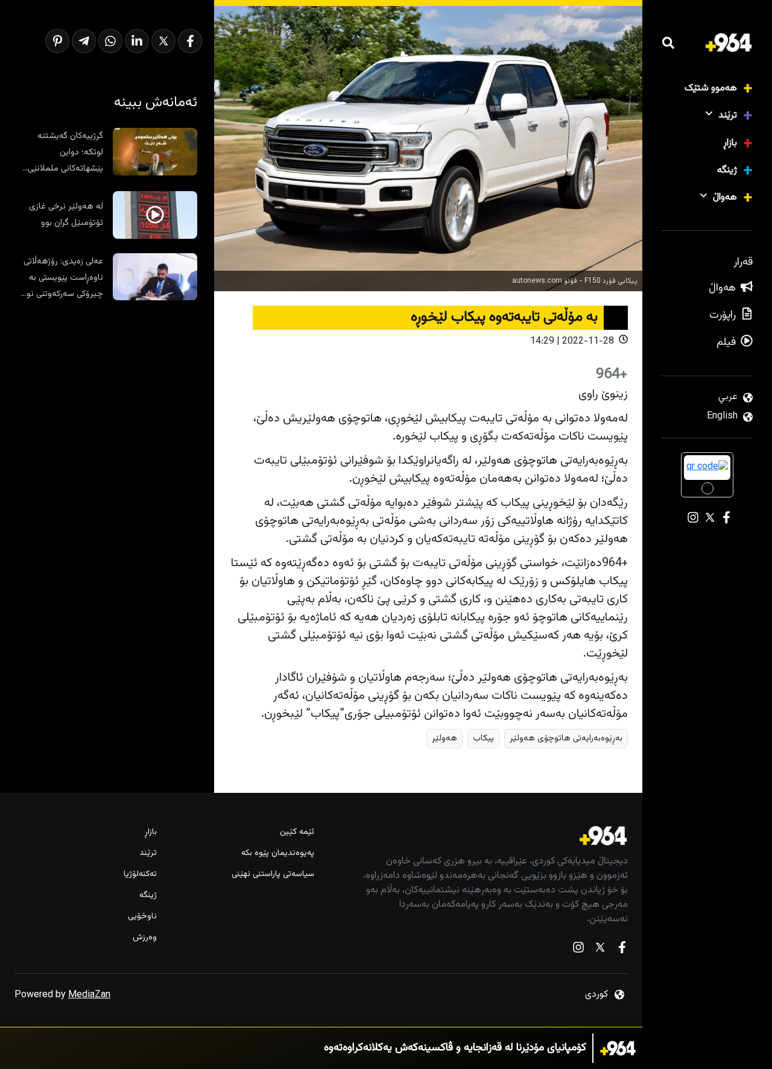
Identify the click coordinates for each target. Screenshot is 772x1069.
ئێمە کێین (297, 832)
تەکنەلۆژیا (140, 874)
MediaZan (89, 995)
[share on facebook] (190, 41)
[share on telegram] (84, 41)
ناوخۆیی (142, 916)
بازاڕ (730, 143)
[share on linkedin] (137, 41)
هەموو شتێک (711, 88)
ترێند (727, 115)
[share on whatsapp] (110, 41)
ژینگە (727, 170)
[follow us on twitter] (600, 950)
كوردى (596, 994)
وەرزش (145, 938)
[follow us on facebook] (622, 950)
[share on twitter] (163, 41)
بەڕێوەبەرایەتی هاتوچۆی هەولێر (566, 738)
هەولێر (444, 738)
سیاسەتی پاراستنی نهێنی (273, 874)
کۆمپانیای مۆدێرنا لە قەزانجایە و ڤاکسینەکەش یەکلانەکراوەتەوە (455, 1048)
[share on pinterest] (57, 41)
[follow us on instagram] (578, 950)
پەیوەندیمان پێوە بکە (277, 853)
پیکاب (483, 738)
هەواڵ (725, 197)
